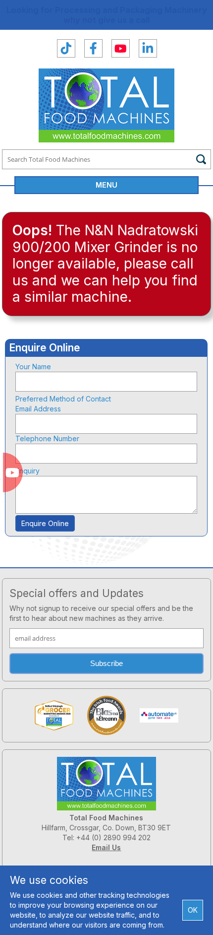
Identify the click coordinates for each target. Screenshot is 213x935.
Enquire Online (45, 523)
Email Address (38, 408)
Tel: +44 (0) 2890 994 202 (106, 837)
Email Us (106, 847)
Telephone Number (47, 438)
